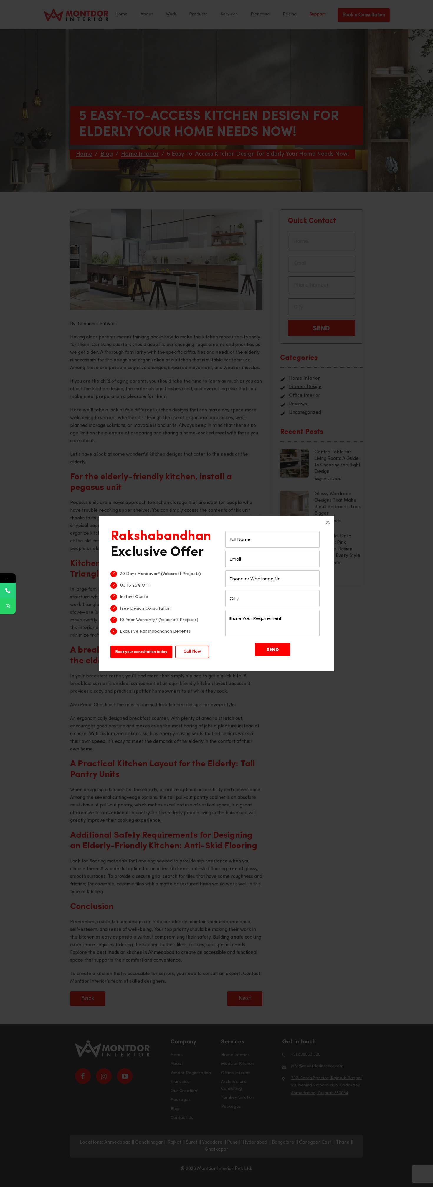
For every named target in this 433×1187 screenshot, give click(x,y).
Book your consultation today (141, 652)
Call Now (192, 651)
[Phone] (8, 590)
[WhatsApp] (8, 606)
